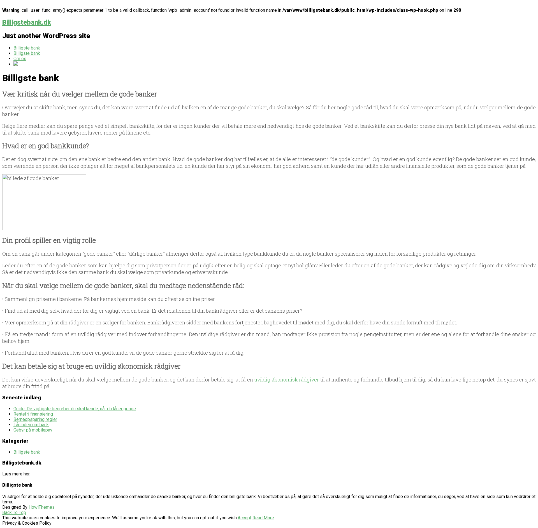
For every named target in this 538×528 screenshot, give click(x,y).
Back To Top (14, 512)
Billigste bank (26, 48)
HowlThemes (42, 507)
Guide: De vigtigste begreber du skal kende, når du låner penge (74, 408)
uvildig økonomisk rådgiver (286, 379)
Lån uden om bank (31, 424)
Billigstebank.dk (26, 22)
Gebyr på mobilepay (32, 430)
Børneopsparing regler (35, 419)
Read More (263, 517)
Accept (244, 517)
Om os (19, 58)
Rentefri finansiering (33, 414)
